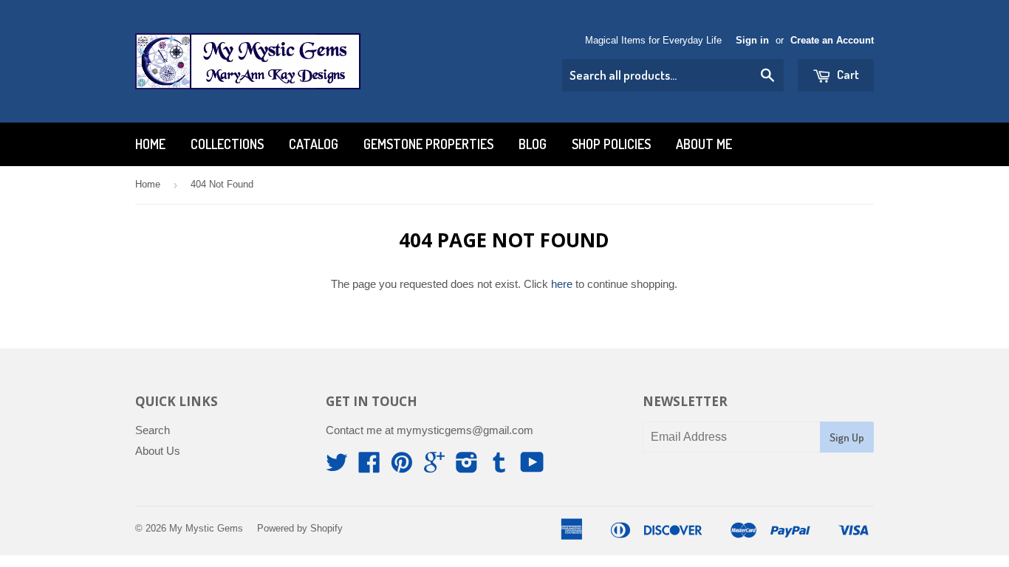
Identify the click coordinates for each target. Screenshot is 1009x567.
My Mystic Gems (206, 528)
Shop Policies (611, 144)
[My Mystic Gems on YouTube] (532, 467)
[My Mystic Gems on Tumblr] (499, 467)
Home (150, 144)
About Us (157, 450)
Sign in (752, 40)
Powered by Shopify (300, 528)
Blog (533, 144)
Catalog (313, 144)
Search (152, 430)
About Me (704, 144)
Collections (227, 144)
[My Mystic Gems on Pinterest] (402, 467)
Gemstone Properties (428, 144)
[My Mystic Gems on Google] (434, 467)
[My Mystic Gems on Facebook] (369, 467)
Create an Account (832, 40)
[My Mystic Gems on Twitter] (337, 467)
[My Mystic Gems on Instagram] (467, 467)
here (561, 284)
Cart (847, 74)
